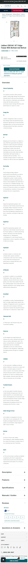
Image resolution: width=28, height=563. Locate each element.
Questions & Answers (11, 528)
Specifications (8, 488)
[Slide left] (11, 41)
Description (7, 472)
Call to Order (14, 560)
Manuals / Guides (9, 495)
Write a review (14, 50)
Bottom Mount (16, 14)
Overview (6, 83)
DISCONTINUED (14, 69)
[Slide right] (16, 41)
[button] (1, 6)
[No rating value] (5, 51)
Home (3, 14)
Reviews (5, 503)
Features (5, 480)
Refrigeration (9, 14)
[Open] (3, 559)
